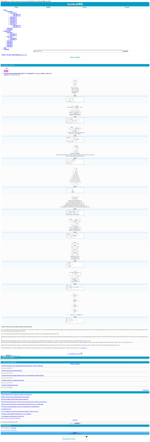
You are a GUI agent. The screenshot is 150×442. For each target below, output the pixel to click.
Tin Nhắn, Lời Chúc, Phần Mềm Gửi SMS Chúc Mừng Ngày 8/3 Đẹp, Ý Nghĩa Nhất (25, 365)
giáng (9, 418)
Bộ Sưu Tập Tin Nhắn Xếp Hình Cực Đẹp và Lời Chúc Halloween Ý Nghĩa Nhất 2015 (25, 375)
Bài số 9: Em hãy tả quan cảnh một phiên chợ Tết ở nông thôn (15, 397)
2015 (19, 418)
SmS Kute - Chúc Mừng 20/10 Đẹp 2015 (15, 380)
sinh (12, 418)
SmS (5, 418)
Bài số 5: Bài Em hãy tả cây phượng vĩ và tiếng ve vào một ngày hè (17, 394)
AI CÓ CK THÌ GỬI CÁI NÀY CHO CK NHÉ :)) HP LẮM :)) (15, 399)
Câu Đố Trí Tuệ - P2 (6, 409)
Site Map (75, 432)
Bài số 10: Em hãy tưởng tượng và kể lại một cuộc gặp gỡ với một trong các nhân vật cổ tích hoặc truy (24, 401)
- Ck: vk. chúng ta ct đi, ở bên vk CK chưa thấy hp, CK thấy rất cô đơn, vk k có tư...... (20, 411)
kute (7, 418)
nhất (17, 418)
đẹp (14, 418)
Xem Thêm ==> (84, 347)
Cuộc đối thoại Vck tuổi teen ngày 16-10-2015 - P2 (13, 416)
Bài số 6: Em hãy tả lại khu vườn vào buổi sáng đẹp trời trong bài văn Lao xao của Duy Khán (22, 404)
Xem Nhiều (77, 364)
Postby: (39, 73)
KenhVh (16, 421)
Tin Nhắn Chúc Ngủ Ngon (12, 385)
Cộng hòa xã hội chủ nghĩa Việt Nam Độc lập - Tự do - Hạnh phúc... (17, 413)
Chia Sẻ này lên (74, 353)
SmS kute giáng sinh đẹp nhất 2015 (14, 370)
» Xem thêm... (146, 390)
